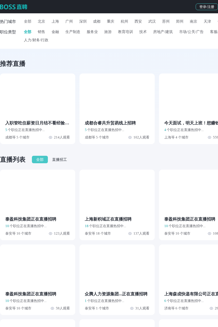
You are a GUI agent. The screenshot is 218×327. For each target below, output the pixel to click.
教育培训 (125, 32)
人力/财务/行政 (36, 40)
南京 (193, 21)
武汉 (152, 21)
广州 (69, 21)
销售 (41, 32)
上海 (55, 21)
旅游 (108, 32)
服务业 (92, 32)
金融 (55, 32)
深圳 (83, 21)
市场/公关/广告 (191, 32)
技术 (143, 32)
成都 (96, 21)
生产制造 (72, 32)
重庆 (110, 21)
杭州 (124, 21)
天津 (207, 21)
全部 (27, 21)
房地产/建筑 (163, 32)
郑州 (179, 21)
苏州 (166, 21)
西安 (138, 21)
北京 (41, 21)
